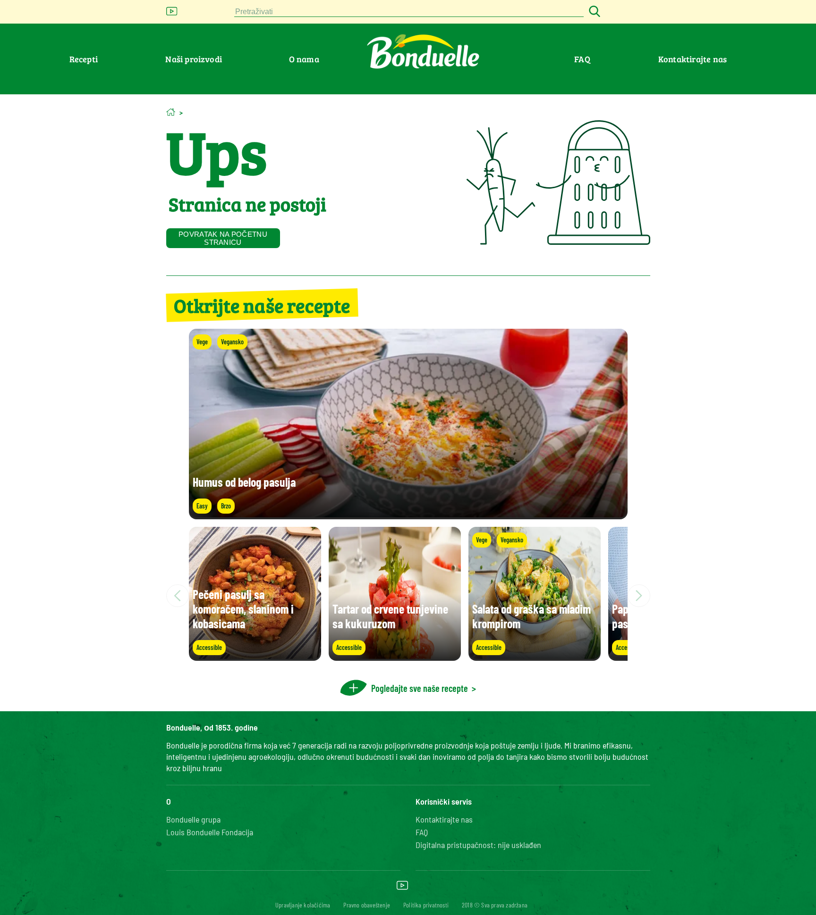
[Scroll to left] (177, 595)
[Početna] (170, 112)
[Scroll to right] (639, 595)
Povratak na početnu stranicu (222, 238)
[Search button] (593, 12)
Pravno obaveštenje (366, 905)
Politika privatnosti (426, 905)
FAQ (582, 59)
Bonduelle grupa (193, 819)
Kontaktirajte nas (692, 59)
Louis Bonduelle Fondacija (209, 832)
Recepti (83, 59)
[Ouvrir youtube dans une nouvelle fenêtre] (172, 14)
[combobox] (409, 12)
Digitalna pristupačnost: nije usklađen (478, 845)
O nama (304, 59)
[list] (408, 596)
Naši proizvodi (193, 59)
